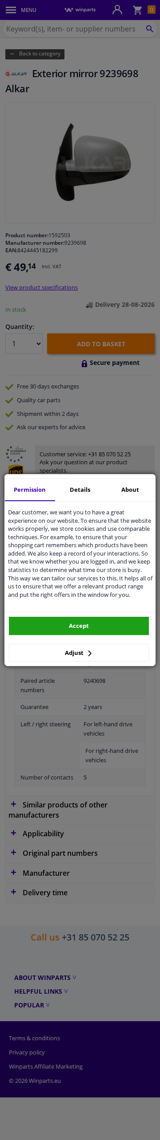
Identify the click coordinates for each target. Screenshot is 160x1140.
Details (80, 490)
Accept (79, 626)
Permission (30, 490)
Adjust (75, 653)
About (130, 490)
